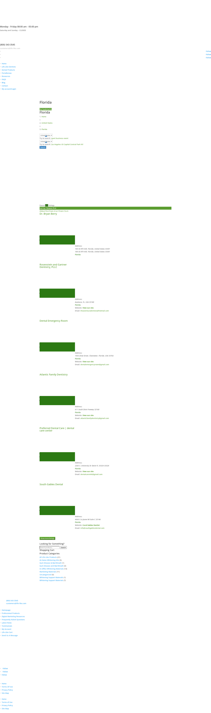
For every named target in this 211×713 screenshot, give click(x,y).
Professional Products (11, 613)
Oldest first (44, 211)
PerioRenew (6, 73)
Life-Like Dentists (9, 67)
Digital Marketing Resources (13, 616)
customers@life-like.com (10, 48)
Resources (6, 76)
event (66, 138)
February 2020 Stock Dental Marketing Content (34, 657)
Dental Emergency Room (54, 320)
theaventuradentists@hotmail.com (94, 311)
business (59, 138)
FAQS (4, 79)
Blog (3, 82)
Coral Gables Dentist (91, 525)
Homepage (6, 610)
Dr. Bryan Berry (48, 213)
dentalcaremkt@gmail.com (91, 474)
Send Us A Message (10, 635)
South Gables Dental (51, 484)
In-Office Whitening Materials (52, 569)
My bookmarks (46, 109)
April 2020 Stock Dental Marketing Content (32, 651)
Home (4, 63)
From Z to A (63, 211)
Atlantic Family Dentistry (54, 374)
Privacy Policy (7, 690)
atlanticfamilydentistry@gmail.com (94, 418)
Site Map (5, 693)
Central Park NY (76, 144)
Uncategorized (45, 574)
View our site (88, 308)
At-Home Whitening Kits (49, 560)
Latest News (7, 623)
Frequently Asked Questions (13, 619)
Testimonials (7, 626)
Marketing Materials (48, 572)
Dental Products (8, 70)
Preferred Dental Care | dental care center (57, 429)
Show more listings (47, 538)
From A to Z (54, 211)
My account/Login (9, 89)
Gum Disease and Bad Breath (52, 566)
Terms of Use (7, 702)
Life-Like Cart (7, 632)
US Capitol (65, 144)
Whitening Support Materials (51, 580)
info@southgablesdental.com (92, 528)
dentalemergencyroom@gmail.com (94, 364)
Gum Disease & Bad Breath (51, 563)
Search (63, 547)
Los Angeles (56, 144)
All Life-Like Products (48, 557)
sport (53, 138)
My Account (6, 629)
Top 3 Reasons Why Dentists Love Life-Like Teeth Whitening (42, 644)
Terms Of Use (7, 687)
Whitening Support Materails (51, 577)
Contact (5, 86)
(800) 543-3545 (7, 44)
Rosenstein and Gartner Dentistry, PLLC (53, 266)
